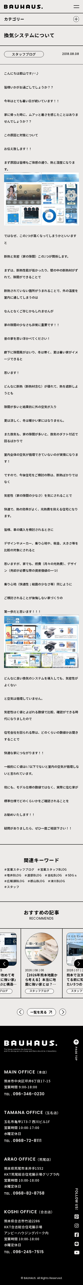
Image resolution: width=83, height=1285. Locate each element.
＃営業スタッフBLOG (52, 869)
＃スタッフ (11, 886)
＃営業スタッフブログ (19, 869)
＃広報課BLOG (14, 881)
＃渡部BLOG (33, 875)
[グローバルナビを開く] (76, 6)
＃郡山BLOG (36, 881)
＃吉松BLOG (53, 875)
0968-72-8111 (27, 1140)
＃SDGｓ (71, 875)
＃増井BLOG (12, 875)
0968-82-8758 (29, 1193)
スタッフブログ (24, 54)
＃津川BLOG (56, 881)
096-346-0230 (29, 1094)
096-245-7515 (28, 1252)
